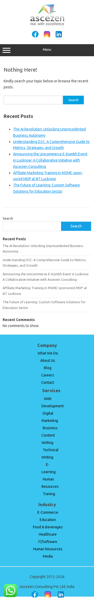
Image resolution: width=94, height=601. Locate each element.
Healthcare (48, 534)
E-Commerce (47, 512)
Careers (47, 375)
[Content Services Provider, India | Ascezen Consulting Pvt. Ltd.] (47, 24)
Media (48, 556)
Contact (47, 382)
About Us (47, 360)
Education (48, 520)
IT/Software (47, 542)
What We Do (48, 353)
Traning (49, 494)
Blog (47, 368)
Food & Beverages (48, 527)
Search (8, 218)
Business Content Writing (50, 435)
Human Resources (47, 549)
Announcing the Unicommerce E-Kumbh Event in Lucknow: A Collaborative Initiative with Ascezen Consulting (50, 160)
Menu (47, 49)
